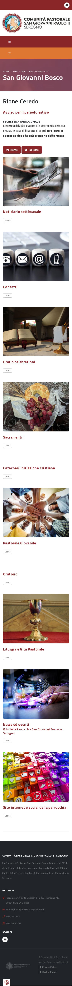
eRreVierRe (63, 962)
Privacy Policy (49, 967)
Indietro (34, 149)
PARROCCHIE (19, 71)
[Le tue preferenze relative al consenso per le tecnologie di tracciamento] (6, 982)
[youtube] (67, 5)
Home (6, 71)
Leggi (7, 220)
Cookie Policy (49, 972)
